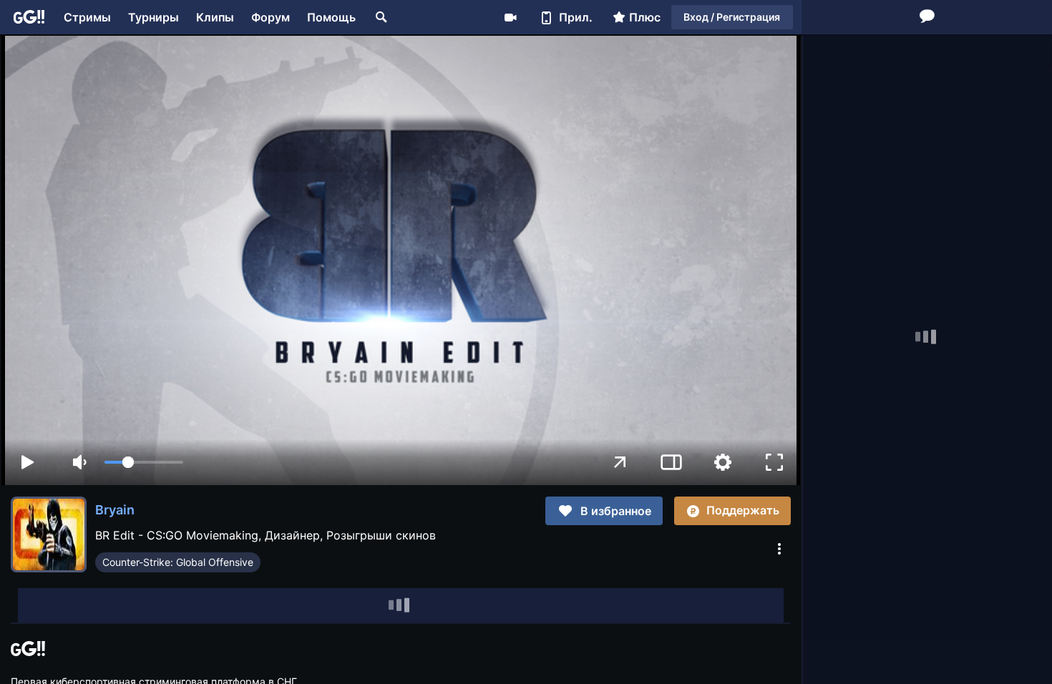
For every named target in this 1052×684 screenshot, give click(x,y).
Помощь (331, 17)
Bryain (115, 509)
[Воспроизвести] (27, 462)
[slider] (143, 462)
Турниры (153, 17)
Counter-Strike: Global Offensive (177, 562)
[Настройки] (723, 462)
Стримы (87, 17)
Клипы (215, 17)
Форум (270, 17)
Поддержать (742, 510)
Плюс (645, 17)
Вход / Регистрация (731, 17)
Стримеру (510, 17)
